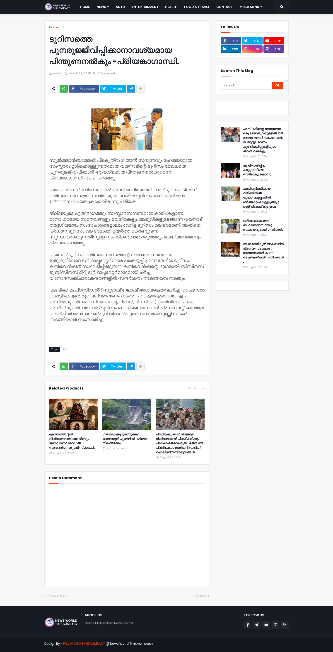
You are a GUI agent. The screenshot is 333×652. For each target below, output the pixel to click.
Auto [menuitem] (120, 7)
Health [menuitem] (171, 7)
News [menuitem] (101, 7)
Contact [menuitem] (224, 7)
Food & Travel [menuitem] (197, 7)
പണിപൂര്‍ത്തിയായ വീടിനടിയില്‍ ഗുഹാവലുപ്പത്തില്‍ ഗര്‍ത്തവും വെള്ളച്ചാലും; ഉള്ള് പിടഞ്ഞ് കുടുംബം (261, 197)
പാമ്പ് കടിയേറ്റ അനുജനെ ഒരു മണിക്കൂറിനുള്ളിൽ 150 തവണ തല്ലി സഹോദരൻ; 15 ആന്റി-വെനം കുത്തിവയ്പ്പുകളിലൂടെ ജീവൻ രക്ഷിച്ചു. (263, 140)
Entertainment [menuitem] (145, 7)
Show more (196, 388)
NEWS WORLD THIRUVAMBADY (82, 643)
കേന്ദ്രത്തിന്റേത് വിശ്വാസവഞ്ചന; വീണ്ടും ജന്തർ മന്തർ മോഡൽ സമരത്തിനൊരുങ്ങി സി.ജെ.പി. (72, 441)
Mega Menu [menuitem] (249, 7)
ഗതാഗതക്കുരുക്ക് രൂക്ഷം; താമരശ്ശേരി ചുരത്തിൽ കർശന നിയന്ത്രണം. (124, 438)
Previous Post (57, 596)
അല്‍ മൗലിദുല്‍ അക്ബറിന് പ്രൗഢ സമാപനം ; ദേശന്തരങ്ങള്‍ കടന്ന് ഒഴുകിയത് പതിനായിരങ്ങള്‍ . (263, 253)
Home (53, 27)
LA (62, 27)
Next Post (200, 596)
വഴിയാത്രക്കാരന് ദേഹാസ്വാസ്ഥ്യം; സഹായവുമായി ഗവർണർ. (263, 225)
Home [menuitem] (85, 7)
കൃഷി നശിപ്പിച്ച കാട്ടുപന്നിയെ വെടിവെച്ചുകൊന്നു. (257, 169)
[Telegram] (131, 89)
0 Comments (107, 73)
